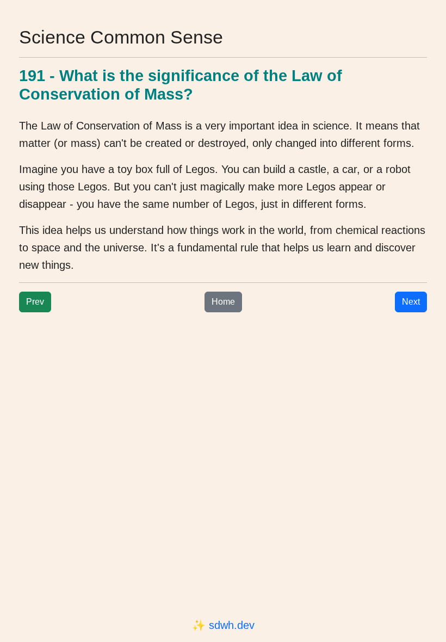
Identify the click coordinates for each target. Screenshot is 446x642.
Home (223, 301)
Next (411, 301)
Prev (35, 301)
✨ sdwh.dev (223, 625)
